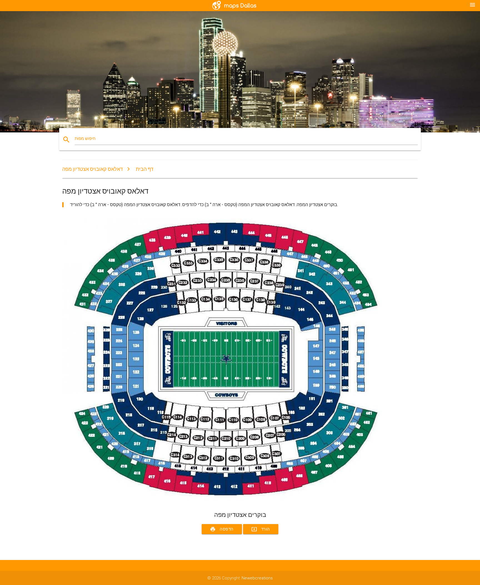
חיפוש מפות (85, 138)
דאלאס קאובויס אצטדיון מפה (92, 169)
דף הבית (144, 169)
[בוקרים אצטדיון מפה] (229, 500)
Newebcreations (257, 578)
